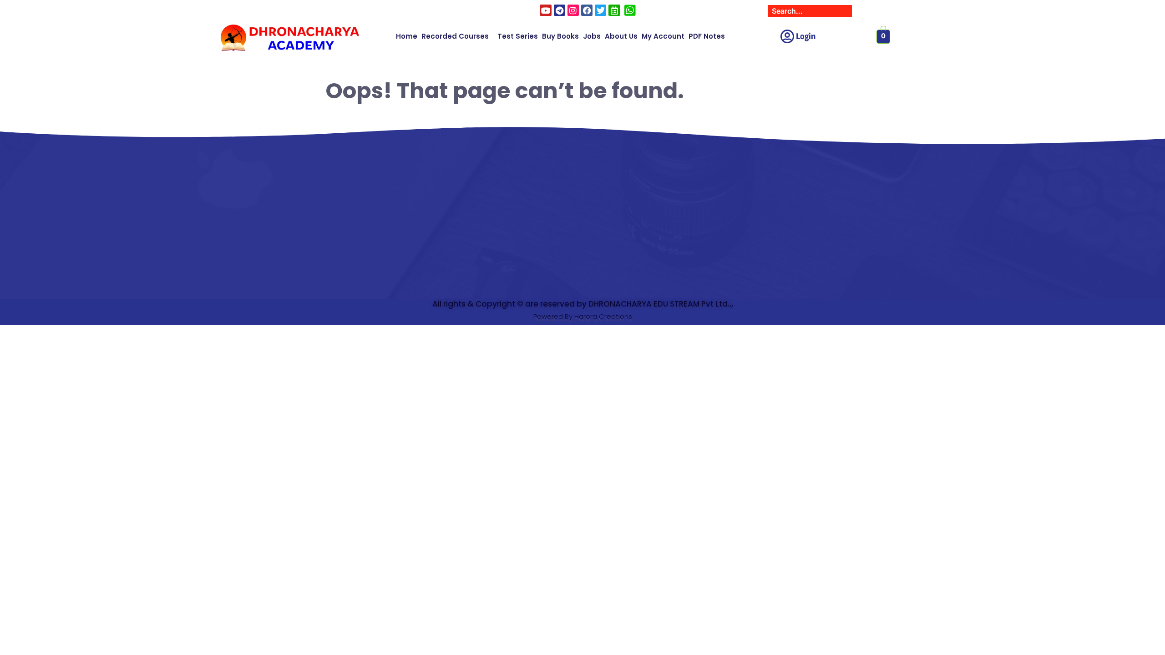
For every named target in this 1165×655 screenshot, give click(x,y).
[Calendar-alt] (614, 10)
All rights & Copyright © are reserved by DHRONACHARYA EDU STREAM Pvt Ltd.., (582, 303)
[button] (457, 36)
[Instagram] (573, 10)
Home (406, 36)
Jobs (592, 36)
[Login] (787, 37)
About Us (621, 36)
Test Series (517, 36)
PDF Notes (707, 36)
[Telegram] (559, 10)
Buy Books (560, 36)
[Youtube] (545, 10)
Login (806, 36)
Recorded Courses (455, 36)
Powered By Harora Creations (582, 316)
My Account (663, 36)
